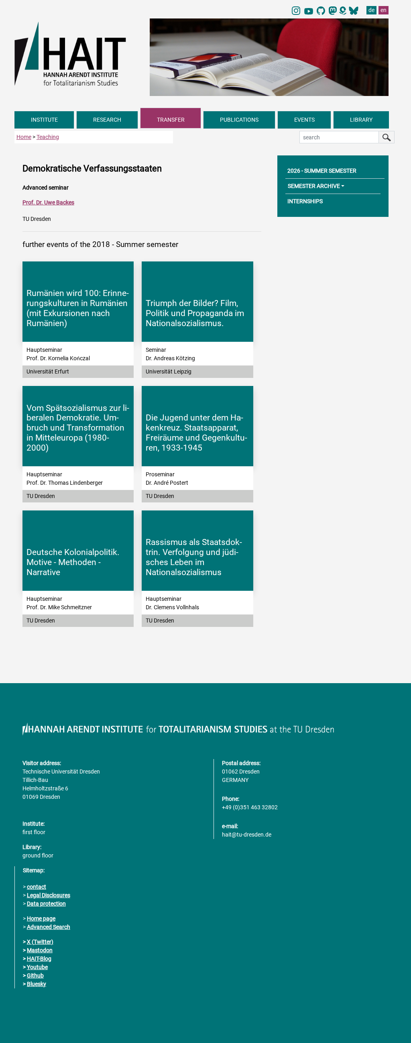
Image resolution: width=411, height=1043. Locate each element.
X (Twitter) (40, 942)
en (383, 10)
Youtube (37, 967)
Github (35, 975)
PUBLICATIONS (239, 119)
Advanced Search (48, 927)
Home (23, 137)
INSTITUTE (44, 119)
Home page (41, 918)
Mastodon (40, 950)
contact (36, 887)
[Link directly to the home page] (78, 53)
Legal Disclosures (48, 895)
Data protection (46, 903)
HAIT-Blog (39, 958)
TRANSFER (171, 119)
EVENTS (304, 119)
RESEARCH (107, 119)
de (371, 10)
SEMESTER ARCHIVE (314, 186)
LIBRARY (361, 119)
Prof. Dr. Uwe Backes (48, 202)
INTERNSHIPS (305, 201)
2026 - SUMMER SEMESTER (321, 170)
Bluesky (36, 984)
